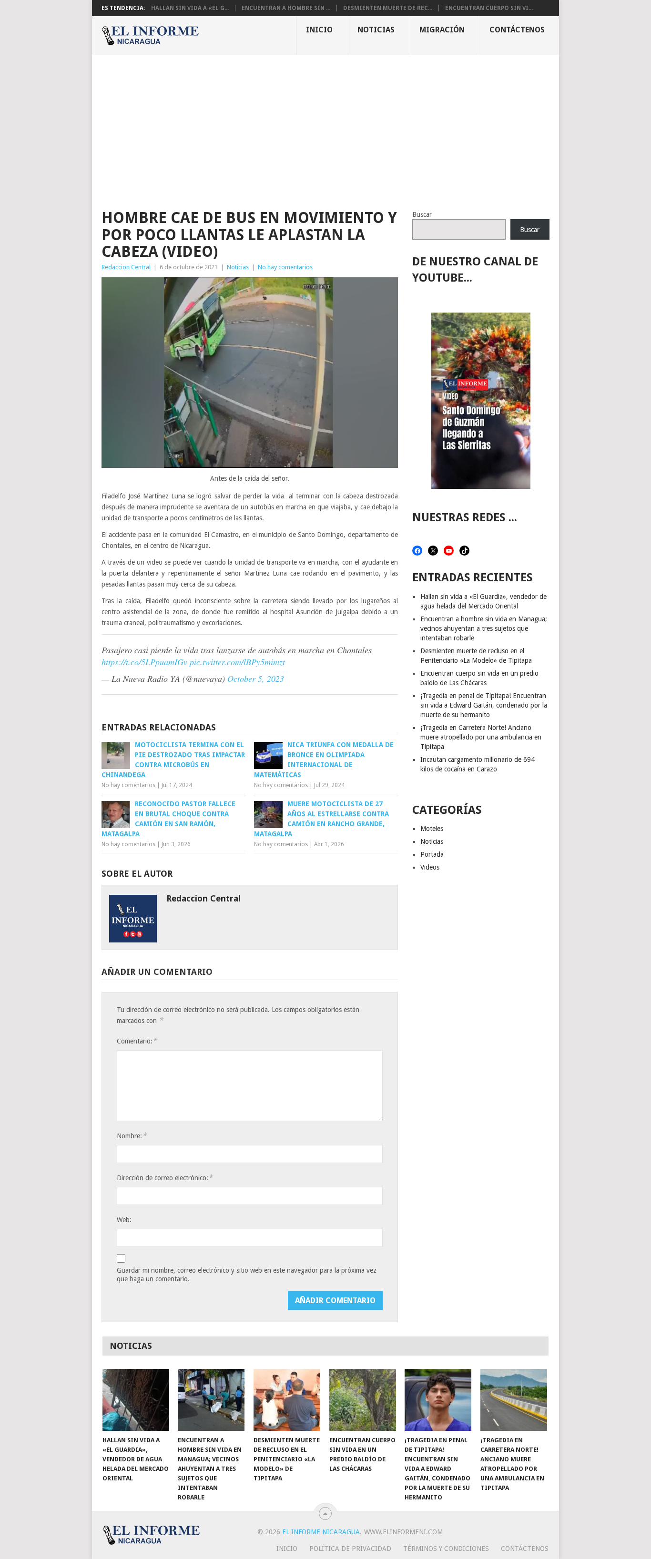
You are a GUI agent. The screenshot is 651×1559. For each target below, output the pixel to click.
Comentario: (137, 1040)
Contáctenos (517, 29)
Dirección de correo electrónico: (165, 1177)
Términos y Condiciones (446, 1548)
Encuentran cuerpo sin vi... (489, 8)
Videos (429, 867)
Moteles (431, 828)
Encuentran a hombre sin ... (286, 8)
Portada (432, 854)
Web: (124, 1220)
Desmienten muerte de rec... (387, 8)
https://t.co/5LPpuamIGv (144, 662)
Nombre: (131, 1135)
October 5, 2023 (255, 678)
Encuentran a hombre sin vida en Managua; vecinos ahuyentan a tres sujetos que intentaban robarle (483, 628)
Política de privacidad (350, 1548)
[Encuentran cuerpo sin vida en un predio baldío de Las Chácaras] (362, 1400)
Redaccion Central (126, 267)
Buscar (422, 214)
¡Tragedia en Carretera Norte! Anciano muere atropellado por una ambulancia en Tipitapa (480, 737)
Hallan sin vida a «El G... (190, 8)
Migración (442, 29)
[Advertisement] (325, 126)
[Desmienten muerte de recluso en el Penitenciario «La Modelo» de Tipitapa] (287, 1400)
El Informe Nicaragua (321, 1532)
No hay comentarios (285, 267)
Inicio (319, 29)
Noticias (376, 29)
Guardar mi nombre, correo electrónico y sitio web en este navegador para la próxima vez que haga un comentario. (246, 1274)
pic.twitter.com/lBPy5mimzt (237, 662)
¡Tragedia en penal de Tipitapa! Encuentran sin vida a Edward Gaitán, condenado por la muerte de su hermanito (483, 705)
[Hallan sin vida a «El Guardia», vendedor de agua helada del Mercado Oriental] (135, 1400)
